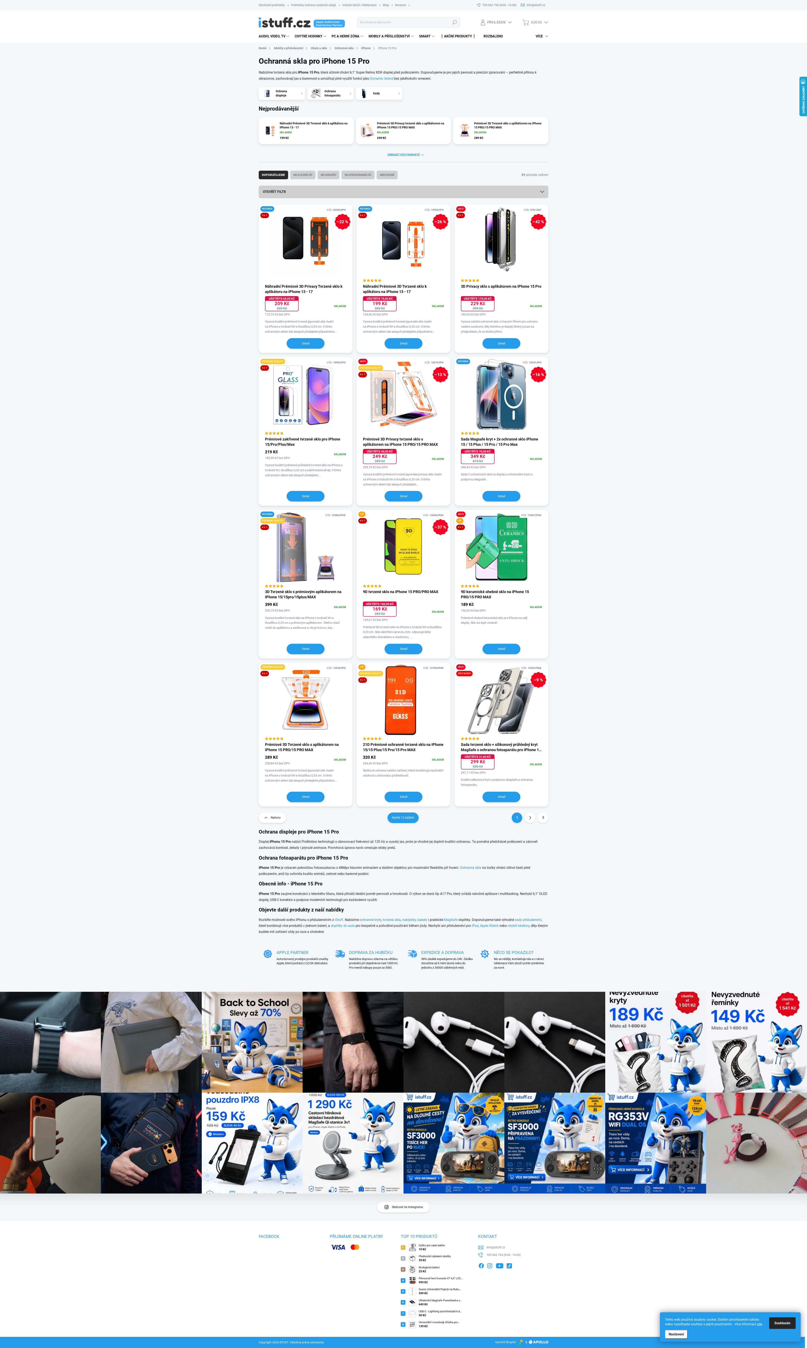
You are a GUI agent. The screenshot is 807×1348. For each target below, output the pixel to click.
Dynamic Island (381, 78)
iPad (475, 926)
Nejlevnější (302, 175)
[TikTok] (509, 1265)
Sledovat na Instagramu (407, 1207)
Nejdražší (328, 175)
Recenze (400, 5)
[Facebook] (481, 1265)
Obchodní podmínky (272, 5)
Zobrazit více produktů (404, 154)
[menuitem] (274, 36)
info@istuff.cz (496, 1247)
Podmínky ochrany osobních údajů (313, 5)
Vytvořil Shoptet (505, 1342)
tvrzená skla (392, 920)
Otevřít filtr (274, 192)
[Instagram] (490, 1265)
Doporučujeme (273, 175)
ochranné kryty (370, 920)
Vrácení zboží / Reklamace (359, 5)
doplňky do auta (343, 926)
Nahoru (276, 817)
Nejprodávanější (358, 175)
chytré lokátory (518, 926)
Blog (386, 5)
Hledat (454, 22)
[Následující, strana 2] (530, 817)
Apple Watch (489, 926)
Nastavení (676, 1334)
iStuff (339, 920)
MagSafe (451, 920)
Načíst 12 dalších (403, 817)
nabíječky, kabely (414, 920)
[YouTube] (499, 1265)
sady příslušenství (528, 920)
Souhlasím (782, 1323)
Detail (305, 343)
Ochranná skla (470, 868)
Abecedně (387, 175)
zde (759, 1324)
